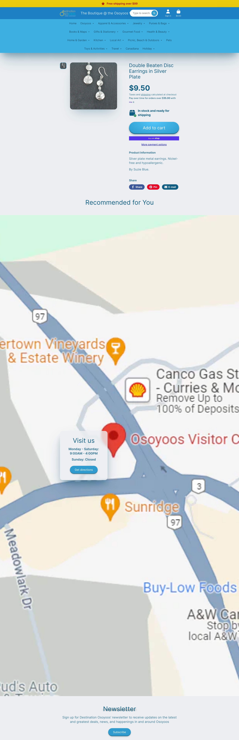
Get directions (84, 469)
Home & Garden (77, 40)
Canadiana (132, 48)
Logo (68, 13)
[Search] (154, 13)
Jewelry (137, 23)
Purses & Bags (158, 23)
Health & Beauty (157, 31)
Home (72, 23)
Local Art (115, 40)
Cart (178, 13)
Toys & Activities (94, 48)
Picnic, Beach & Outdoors (143, 40)
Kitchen (98, 40)
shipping (146, 94)
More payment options (154, 144)
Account (168, 13)
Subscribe (119, 732)
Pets (169, 40)
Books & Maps (78, 31)
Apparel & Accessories (112, 23)
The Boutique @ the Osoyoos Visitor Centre (116, 13)
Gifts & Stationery (105, 31)
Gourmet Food (131, 31)
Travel (115, 48)
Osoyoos (85, 23)
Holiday (147, 48)
